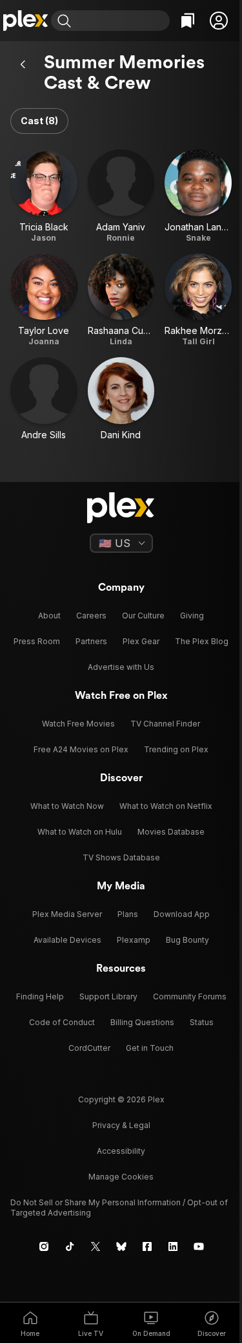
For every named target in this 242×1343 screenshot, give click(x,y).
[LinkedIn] (173, 1246)
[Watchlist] (188, 20)
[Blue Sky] (121, 1246)
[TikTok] (70, 1246)
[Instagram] (44, 1246)
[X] (95, 1246)
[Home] (25, 20)
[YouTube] (199, 1246)
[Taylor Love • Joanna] (43, 300)
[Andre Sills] (43, 399)
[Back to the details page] (23, 64)
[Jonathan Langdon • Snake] (198, 196)
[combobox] (122, 20)
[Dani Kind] (121, 399)
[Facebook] (147, 1246)
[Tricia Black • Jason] (43, 196)
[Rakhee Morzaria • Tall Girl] (198, 300)
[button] (219, 20)
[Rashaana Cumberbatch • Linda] (121, 300)
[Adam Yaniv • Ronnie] (121, 196)
